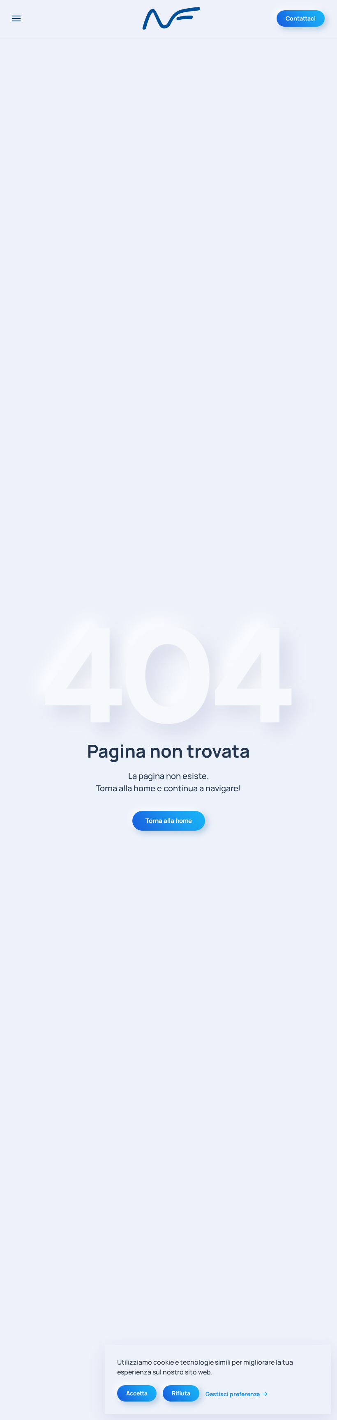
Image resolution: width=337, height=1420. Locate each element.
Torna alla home (168, 820)
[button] (16, 18)
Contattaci (301, 18)
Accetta (137, 1393)
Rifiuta (181, 1393)
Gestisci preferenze (232, 1394)
